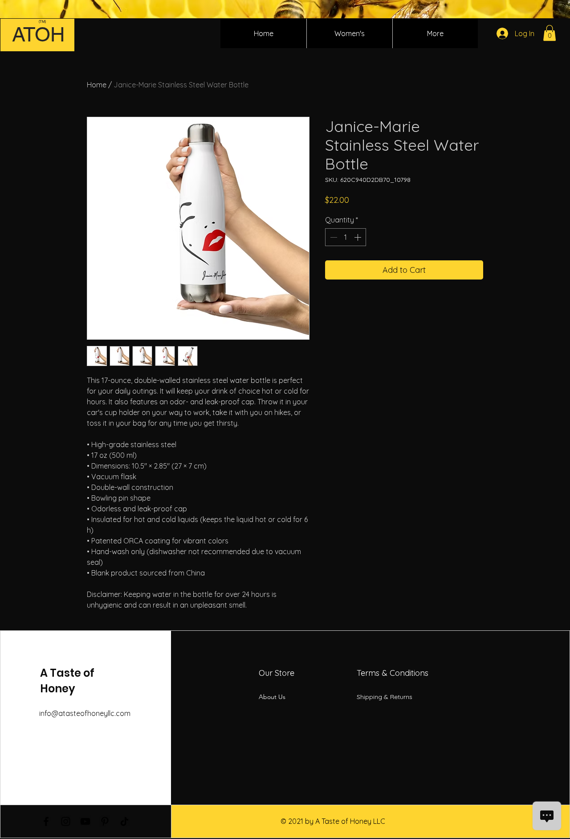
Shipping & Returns (384, 697)
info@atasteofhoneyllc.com (84, 713)
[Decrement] (332, 237)
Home (96, 84)
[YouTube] (85, 821)
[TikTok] (124, 821)
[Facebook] (46, 821)
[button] (549, 33)
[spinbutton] (345, 237)
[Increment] (358, 237)
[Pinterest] (105, 821)
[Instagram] (66, 821)
